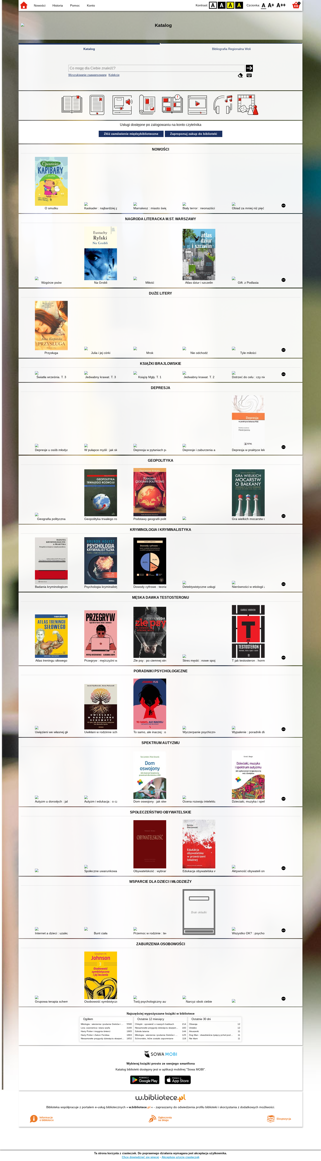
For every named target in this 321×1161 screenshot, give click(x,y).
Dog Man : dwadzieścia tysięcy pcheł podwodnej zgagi (216, 1035)
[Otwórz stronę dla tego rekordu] (52, 182)
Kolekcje (114, 75)
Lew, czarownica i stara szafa (95, 1028)
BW (221, 5)
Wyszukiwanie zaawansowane (87, 75)
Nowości (39, 5)
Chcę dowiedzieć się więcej (140, 1157)
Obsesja (193, 1024)
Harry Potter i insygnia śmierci (95, 1031)
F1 (271, 5)
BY (239, 5)
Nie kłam (193, 1038)
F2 (281, 5)
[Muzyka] (223, 115)
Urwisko (193, 1028)
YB (230, 5)
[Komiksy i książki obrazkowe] (173, 115)
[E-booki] (97, 115)
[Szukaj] (249, 68)
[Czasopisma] (148, 115)
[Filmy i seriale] (198, 115)
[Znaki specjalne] (249, 75)
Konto (91, 5)
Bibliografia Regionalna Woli (231, 49)
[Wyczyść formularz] (240, 75)
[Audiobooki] (123, 115)
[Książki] (72, 115)
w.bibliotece (139, 1107)
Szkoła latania (142, 1031)
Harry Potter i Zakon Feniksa (95, 1035)
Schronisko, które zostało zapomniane (154, 1038)
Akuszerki (194, 1031)
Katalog (89, 49)
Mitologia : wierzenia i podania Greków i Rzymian (105, 1024)
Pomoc (75, 5)
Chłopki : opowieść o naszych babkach (154, 1024)
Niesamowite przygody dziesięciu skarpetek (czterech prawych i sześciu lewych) (120, 1038)
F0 (264, 5)
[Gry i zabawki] (248, 115)
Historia (57, 5)
